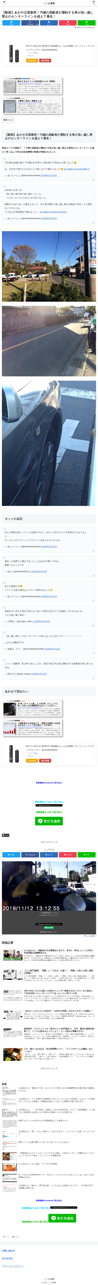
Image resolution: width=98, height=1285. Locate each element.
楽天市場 (45, 60)
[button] (91, 625)
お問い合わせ (8, 1250)
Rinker (36, 53)
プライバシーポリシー (12, 1266)
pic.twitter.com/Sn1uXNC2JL (53, 212)
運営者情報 (7, 1258)
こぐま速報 (49, 3)
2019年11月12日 (49, 175)
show (10, 120)
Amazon (32, 60)
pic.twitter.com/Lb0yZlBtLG (76, 169)
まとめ (6, 835)
